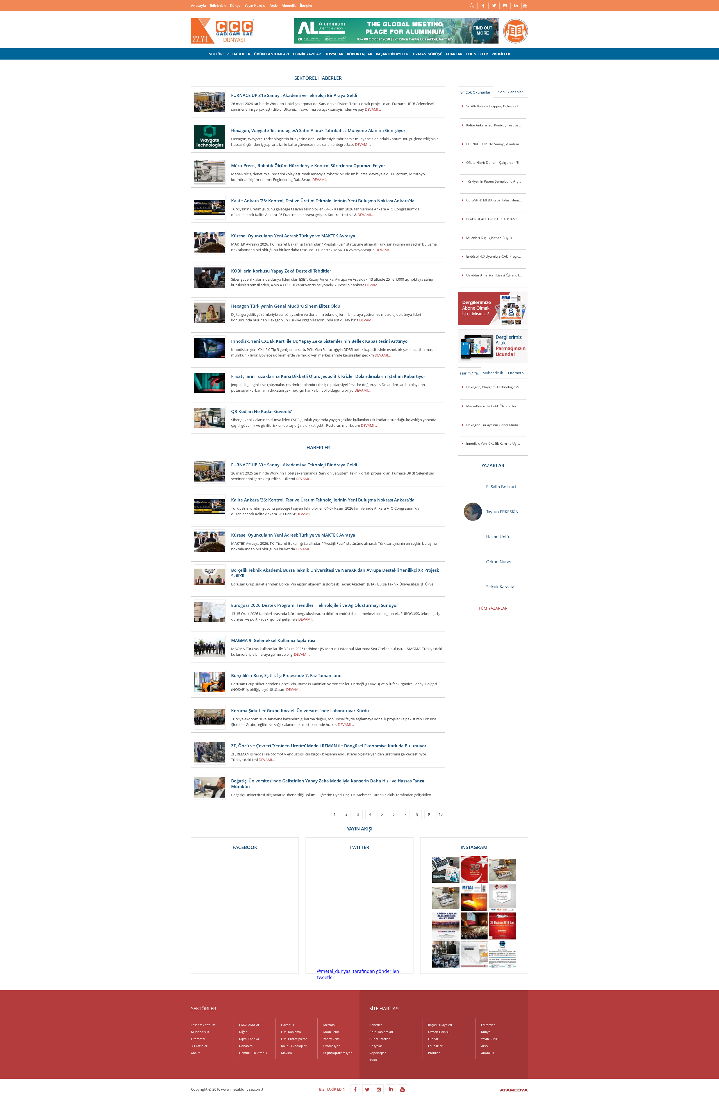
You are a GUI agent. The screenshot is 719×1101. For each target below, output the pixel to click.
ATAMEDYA (514, 1090)
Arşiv (273, 5)
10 (441, 814)
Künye (235, 5)
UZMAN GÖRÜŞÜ (428, 53)
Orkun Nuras (498, 561)
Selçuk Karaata (500, 586)
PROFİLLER (501, 53)
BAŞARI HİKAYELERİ (393, 53)
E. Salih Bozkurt (501, 486)
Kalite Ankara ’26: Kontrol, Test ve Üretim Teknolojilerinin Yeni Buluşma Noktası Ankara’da (496, 125)
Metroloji (329, 1025)
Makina (286, 1053)
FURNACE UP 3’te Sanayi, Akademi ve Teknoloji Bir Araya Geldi (496, 144)
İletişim (306, 5)
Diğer (243, 1032)
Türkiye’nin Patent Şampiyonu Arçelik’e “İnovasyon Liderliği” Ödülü (496, 181)
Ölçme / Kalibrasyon (337, 1053)
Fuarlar (433, 1039)
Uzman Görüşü (439, 1032)
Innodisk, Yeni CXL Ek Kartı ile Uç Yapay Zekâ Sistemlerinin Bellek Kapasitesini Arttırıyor (496, 443)
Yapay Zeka (331, 1039)
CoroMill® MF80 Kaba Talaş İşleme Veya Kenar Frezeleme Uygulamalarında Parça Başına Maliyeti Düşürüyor (496, 200)
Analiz (195, 1053)
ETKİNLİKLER (477, 53)
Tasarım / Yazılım (469, 373)
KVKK (373, 1060)
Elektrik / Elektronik (253, 1053)
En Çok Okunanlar (475, 92)
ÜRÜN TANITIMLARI (271, 53)
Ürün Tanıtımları (381, 1032)
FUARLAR (454, 53)
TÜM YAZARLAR (493, 608)
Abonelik (289, 5)
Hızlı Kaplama (291, 1032)
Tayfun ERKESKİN (502, 511)
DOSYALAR (333, 53)
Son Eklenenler (510, 91)
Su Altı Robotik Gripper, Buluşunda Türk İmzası (496, 106)
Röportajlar (377, 1053)
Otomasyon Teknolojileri (332, 1046)
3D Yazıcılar (199, 1046)
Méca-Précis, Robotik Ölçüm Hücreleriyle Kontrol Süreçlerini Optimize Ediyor (496, 406)
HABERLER (241, 53)
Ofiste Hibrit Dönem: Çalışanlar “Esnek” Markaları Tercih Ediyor (496, 162)
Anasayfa (198, 5)
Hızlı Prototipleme (294, 1039)
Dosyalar (375, 1046)
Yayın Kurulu (255, 5)
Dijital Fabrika (249, 1039)
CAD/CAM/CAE (249, 1025)
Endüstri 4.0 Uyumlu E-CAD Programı (495, 256)
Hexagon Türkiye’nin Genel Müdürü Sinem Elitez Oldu (496, 425)
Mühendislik (493, 372)
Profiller (434, 1053)
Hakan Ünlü (497, 536)
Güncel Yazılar (379, 1039)
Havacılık (287, 1025)
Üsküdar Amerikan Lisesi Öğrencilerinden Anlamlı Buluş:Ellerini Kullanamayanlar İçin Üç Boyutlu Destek (496, 275)
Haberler (375, 1025)
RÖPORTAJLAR (359, 53)
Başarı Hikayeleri (440, 1025)
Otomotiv (516, 372)
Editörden (218, 5)
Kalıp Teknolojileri (294, 1046)
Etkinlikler (435, 1046)
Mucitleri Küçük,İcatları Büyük (489, 238)
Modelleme (331, 1032)
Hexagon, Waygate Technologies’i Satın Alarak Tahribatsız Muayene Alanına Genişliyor (496, 387)
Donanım (245, 1046)
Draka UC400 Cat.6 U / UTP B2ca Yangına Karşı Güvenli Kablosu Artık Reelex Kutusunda (496, 219)
